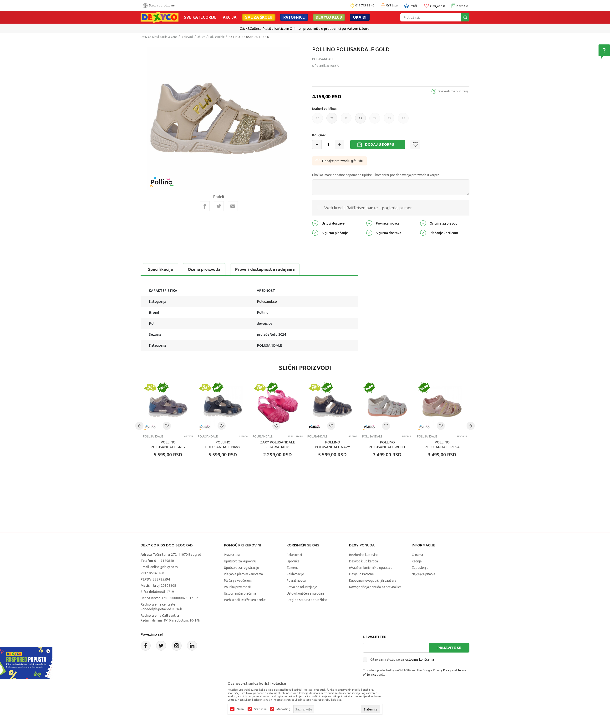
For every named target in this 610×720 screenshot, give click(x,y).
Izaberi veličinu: (324, 109)
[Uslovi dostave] (315, 223)
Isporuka (293, 561)
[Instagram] (176, 645)
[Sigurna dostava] (369, 232)
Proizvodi (187, 36)
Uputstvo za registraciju (241, 568)
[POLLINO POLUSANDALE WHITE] (387, 406)
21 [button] (331, 120)
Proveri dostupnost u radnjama (265, 269)
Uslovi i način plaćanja (240, 593)
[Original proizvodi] (423, 223)
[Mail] (233, 206)
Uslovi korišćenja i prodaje (306, 593)
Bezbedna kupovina (363, 555)
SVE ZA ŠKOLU (258, 17)
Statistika (260, 709)
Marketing (283, 709)
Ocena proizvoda (204, 269)
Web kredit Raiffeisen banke (245, 600)
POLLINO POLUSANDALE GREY (168, 444)
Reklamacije (295, 574)
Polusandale (216, 36)
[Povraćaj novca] (369, 223)
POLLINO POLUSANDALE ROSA (442, 444)
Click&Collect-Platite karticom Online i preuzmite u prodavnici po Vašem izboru (304, 28)
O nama (417, 555)
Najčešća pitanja (423, 574)
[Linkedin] (192, 645)
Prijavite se (449, 648)
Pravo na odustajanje (302, 587)
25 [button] (389, 120)
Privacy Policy (442, 670)
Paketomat (294, 555)
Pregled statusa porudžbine (307, 600)
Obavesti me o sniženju (453, 91)
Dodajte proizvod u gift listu (342, 161)
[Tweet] (219, 206)
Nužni (240, 709)
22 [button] (346, 120)
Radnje (417, 561)
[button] (415, 144)
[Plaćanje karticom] (423, 232)
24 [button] (374, 120)
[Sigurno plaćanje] (315, 232)
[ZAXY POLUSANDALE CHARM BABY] (277, 406)
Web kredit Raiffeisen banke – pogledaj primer (368, 207)
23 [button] (360, 120)
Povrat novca (296, 580)
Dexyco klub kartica (363, 561)
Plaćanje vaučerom (238, 580)
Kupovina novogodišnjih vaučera (372, 580)
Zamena (293, 568)
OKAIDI (359, 17)
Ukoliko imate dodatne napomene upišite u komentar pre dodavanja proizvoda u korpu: (375, 175)
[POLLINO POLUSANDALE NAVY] (223, 406)
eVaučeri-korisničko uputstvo (370, 568)
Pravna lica (232, 555)
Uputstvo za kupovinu (240, 561)
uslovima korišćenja (419, 659)
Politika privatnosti (237, 587)
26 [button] (403, 120)
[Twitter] (161, 645)
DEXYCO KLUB (329, 17)
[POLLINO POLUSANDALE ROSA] (442, 406)
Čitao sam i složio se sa (402, 659)
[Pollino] (161, 179)
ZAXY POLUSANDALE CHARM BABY (277, 444)
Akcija (230, 17)
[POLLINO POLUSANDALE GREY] (168, 406)
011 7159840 (164, 561)
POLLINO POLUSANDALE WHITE (387, 444)
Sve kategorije (200, 17)
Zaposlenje (420, 568)
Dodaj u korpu (379, 144)
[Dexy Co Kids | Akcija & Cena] (159, 17)
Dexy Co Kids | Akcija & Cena (159, 36)
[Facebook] (204, 206)
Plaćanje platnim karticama (243, 574)
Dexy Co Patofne (361, 574)
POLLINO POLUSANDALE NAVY (222, 444)
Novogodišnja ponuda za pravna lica (375, 587)
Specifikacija (160, 269)
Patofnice (294, 17)
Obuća (201, 36)
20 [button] (317, 120)
